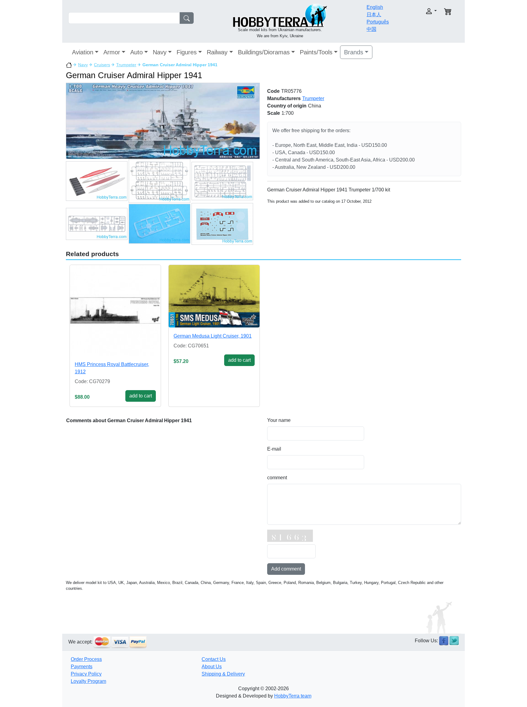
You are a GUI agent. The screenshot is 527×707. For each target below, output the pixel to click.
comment (277, 477)
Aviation (82, 52)
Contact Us (214, 659)
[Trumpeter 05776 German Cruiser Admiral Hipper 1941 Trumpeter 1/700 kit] (163, 120)
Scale (273, 113)
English (375, 7)
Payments (81, 666)
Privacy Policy (86, 673)
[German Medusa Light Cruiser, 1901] (214, 296)
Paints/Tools (316, 52)
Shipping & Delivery (223, 673)
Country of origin (287, 105)
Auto (136, 52)
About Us (212, 666)
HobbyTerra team (292, 695)
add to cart (140, 395)
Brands (353, 52)
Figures (187, 52)
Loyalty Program (88, 681)
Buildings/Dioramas (264, 52)
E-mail (274, 448)
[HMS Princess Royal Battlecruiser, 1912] (115, 310)
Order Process (86, 659)
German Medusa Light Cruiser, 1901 (213, 336)
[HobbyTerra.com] (280, 14)
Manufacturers (284, 98)
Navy (160, 52)
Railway (217, 52)
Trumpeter (126, 64)
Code (273, 91)
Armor (111, 52)
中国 (371, 29)
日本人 (374, 14)
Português (378, 21)
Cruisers (102, 64)
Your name (279, 420)
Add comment (286, 568)
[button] (418, 11)
